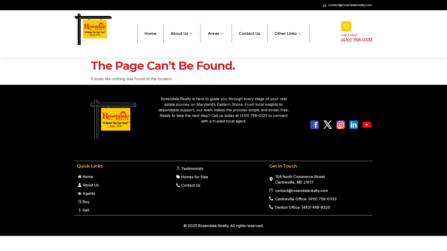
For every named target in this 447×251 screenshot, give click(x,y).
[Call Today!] (346, 26)
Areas (213, 33)
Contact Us (249, 33)
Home (150, 33)
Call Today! (349, 35)
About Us (179, 33)
